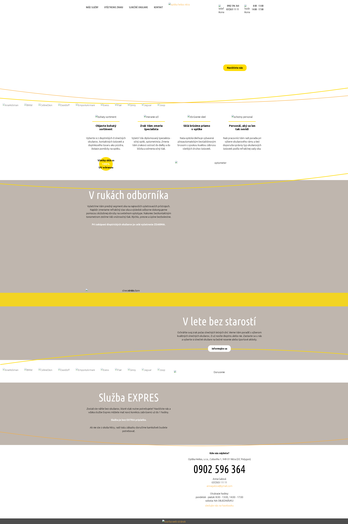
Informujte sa (219, 348)
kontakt (158, 7)
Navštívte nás (235, 67)
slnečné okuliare (138, 7)
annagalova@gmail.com (219, 486)
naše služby (92, 7)
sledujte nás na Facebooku (219, 505)
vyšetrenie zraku (113, 7)
